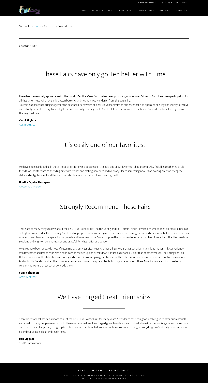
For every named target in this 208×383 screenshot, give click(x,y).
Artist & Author (28, 277)
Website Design (89, 378)
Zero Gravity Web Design (113, 378)
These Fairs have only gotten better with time (104, 74)
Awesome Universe (30, 186)
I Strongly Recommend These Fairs (104, 206)
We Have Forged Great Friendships (104, 297)
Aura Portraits (27, 124)
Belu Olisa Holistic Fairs (29, 10)
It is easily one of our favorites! (104, 145)
